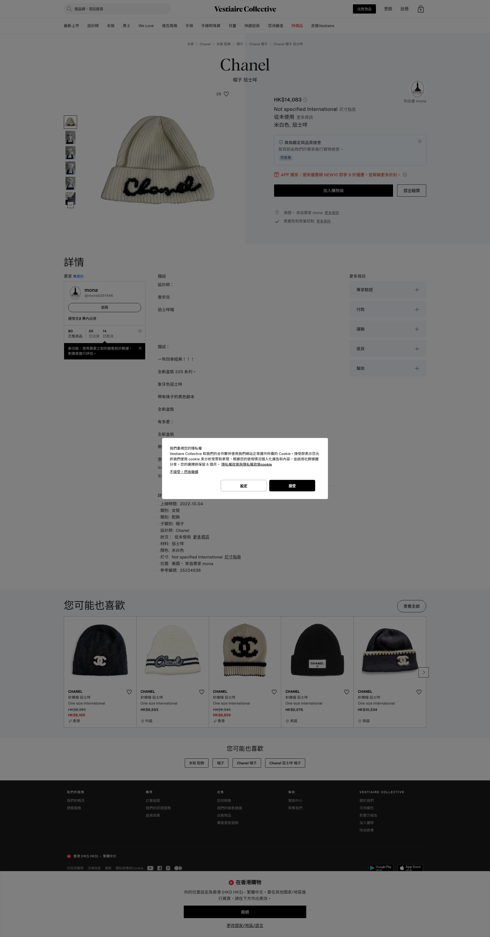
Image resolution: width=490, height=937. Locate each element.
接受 (292, 485)
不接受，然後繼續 (184, 471)
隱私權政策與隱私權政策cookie (246, 464)
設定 (243, 485)
